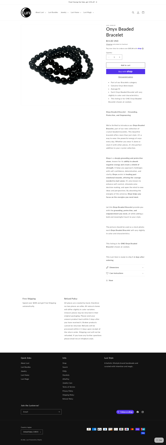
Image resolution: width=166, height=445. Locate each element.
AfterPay (66, 379)
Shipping (109, 44)
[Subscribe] (58, 411)
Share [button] (111, 280)
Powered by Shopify (35, 439)
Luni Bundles (26, 367)
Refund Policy (68, 399)
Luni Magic (25, 379)
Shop (64, 363)
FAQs (65, 371)
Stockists (66, 375)
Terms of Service (69, 387)
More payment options (125, 77)
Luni (27, 439)
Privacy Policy (68, 391)
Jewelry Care (67, 383)
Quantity (109, 53)
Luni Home (25, 375)
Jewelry (24, 371)
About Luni (25, 363)
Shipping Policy (68, 395)
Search (65, 367)
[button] (40, 12)
